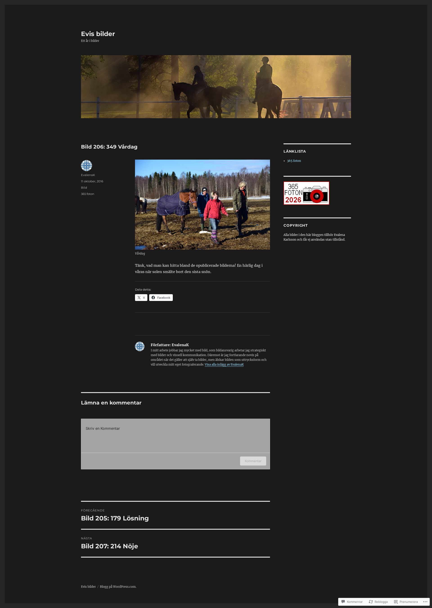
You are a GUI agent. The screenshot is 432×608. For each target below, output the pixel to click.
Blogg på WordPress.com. (118, 587)
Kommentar (253, 461)
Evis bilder (98, 34)
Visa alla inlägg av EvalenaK (224, 364)
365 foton (87, 194)
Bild (84, 187)
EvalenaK (88, 175)
